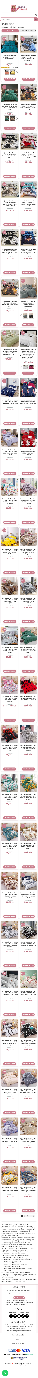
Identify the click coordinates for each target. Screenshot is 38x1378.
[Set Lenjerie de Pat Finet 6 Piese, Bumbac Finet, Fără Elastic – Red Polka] (28, 685)
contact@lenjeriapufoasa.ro (20, 1331)
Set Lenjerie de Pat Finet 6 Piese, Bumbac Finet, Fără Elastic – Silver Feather (28, 600)
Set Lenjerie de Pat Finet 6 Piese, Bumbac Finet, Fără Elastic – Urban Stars (10, 650)
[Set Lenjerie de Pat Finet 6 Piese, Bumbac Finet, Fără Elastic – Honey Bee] (10, 1175)
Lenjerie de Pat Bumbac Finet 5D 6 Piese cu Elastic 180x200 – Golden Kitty (28, 107)
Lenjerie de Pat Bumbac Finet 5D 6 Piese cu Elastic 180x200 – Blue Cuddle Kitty (28, 58)
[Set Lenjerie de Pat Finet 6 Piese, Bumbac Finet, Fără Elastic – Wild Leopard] (10, 586)
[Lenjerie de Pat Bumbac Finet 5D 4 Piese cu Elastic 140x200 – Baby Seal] (28, 189)
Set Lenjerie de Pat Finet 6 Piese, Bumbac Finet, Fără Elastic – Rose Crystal (28, 501)
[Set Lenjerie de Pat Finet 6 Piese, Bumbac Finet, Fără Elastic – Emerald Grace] (28, 636)
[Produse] (3, 15)
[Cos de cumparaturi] (36, 15)
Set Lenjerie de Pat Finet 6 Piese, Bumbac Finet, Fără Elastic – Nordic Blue (28, 895)
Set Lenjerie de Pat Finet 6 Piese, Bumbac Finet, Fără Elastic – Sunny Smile (10, 551)
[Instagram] (27, 1316)
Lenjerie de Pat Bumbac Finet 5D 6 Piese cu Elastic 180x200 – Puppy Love (28, 155)
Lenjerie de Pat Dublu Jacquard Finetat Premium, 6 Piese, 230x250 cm (28, 304)
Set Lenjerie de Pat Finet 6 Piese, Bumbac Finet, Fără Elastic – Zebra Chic (28, 943)
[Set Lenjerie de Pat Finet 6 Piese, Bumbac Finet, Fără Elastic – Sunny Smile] (10, 536)
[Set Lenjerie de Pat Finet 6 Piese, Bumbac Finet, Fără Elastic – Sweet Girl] (28, 387)
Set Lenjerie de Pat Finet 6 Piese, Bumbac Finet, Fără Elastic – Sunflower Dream (28, 797)
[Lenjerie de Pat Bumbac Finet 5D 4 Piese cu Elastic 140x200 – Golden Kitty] (10, 288)
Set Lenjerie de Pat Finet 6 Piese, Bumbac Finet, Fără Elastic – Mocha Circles (10, 895)
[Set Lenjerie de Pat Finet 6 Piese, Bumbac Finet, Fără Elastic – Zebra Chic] (28, 930)
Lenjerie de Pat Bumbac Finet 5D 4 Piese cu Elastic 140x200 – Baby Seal (28, 203)
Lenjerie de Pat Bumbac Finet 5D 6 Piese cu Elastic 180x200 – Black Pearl (9, 155)
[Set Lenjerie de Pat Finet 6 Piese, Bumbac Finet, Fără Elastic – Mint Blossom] (10, 783)
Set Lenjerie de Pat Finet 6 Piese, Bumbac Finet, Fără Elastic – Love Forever (28, 452)
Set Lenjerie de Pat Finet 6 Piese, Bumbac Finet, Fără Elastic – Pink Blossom (10, 699)
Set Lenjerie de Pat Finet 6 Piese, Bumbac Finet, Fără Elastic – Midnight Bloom (28, 1190)
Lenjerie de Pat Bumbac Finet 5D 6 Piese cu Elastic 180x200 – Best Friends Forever (9, 203)
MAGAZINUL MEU (18, 1335)
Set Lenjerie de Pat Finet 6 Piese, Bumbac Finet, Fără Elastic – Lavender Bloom (10, 452)
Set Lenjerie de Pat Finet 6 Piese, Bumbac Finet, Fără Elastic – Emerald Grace (28, 650)
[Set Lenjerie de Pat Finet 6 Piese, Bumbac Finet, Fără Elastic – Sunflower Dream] (28, 783)
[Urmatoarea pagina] (33, 1216)
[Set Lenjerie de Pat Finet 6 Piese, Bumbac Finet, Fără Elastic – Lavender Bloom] (10, 438)
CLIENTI (18, 1339)
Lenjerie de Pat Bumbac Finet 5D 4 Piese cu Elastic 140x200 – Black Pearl (9, 251)
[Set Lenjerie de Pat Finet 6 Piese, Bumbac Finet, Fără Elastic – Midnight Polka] (28, 1028)
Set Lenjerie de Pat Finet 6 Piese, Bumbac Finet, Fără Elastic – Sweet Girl (28, 401)
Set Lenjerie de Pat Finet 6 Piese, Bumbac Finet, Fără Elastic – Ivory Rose (10, 992)
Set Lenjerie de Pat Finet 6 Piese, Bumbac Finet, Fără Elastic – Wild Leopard (10, 600)
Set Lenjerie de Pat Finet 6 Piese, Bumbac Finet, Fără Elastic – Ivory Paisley (10, 1092)
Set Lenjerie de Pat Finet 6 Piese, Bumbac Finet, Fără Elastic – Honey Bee (10, 1189)
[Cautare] (36, 19)
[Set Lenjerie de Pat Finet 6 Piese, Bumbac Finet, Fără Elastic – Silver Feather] (28, 586)
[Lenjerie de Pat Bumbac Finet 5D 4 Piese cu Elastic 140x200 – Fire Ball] (28, 237)
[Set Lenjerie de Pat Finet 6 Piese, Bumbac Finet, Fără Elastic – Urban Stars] (10, 635)
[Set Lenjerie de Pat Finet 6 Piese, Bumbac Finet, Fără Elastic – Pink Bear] (28, 979)
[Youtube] (19, 1316)
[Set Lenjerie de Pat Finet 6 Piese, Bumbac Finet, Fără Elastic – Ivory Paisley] (10, 1078)
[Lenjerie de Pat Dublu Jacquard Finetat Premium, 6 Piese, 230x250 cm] (28, 288)
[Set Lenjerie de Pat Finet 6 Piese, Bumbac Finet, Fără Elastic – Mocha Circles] (10, 881)
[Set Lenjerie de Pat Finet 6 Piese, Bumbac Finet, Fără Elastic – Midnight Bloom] (28, 1175)
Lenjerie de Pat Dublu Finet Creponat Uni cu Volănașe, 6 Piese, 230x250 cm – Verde (10, 352)
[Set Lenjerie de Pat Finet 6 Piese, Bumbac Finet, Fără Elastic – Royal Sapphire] (10, 832)
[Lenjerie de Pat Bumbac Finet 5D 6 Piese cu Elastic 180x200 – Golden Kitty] (28, 92)
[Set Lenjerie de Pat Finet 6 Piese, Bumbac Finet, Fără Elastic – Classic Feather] (10, 930)
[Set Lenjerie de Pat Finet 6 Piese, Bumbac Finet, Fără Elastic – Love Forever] (28, 437)
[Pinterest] (15, 1316)
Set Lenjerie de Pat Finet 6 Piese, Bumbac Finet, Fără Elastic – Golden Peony (28, 846)
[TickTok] (23, 1316)
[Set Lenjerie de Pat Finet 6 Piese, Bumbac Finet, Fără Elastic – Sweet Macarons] (10, 487)
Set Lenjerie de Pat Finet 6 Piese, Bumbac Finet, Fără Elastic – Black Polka (10, 748)
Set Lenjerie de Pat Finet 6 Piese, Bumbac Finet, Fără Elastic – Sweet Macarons (10, 501)
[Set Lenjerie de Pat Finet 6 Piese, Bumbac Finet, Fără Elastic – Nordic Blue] (28, 881)
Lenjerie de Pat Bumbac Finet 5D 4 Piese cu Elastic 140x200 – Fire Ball (28, 251)
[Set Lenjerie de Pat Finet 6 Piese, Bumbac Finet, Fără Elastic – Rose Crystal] (28, 487)
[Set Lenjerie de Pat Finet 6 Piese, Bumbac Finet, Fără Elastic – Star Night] (10, 387)
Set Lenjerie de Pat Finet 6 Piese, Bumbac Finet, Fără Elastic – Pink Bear (28, 992)
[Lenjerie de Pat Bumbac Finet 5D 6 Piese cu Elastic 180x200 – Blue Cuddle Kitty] (28, 44)
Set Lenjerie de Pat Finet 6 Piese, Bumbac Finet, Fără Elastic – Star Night (10, 401)
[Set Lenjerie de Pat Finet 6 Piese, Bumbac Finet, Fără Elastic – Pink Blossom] (10, 685)
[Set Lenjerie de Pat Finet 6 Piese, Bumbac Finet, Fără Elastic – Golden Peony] (28, 832)
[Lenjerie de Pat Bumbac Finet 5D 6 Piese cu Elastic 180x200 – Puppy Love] (28, 141)
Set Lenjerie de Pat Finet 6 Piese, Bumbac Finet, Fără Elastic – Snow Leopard (28, 748)
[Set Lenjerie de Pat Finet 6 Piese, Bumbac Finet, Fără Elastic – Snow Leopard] (28, 734)
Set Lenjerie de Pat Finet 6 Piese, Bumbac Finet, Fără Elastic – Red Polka (28, 698)
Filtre (11, 31)
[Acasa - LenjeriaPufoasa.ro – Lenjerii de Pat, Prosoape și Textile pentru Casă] (19, 8)
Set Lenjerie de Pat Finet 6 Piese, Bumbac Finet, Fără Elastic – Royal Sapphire (10, 846)
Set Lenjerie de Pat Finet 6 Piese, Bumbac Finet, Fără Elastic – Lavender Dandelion (10, 1141)
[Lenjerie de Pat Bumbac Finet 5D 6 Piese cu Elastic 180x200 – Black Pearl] (10, 141)
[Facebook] (11, 1316)
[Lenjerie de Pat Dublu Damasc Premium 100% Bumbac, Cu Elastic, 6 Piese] (10, 93)
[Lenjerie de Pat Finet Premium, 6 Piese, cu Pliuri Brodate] (10, 44)
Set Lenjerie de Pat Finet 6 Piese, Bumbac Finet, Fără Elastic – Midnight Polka (28, 1043)
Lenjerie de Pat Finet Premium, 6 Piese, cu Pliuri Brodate (9, 57)
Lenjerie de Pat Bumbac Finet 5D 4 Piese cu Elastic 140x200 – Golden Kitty (10, 304)
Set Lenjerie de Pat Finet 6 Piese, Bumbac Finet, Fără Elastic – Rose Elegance (28, 551)
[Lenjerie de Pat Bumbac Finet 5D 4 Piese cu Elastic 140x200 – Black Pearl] (10, 237)
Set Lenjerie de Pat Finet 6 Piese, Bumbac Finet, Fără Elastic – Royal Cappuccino (28, 1141)
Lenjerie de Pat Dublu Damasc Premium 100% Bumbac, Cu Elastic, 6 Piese (9, 107)
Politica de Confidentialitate (15, 1304)
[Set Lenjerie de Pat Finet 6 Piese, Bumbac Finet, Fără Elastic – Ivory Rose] (10, 979)
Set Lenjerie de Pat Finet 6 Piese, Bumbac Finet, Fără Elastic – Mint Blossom (10, 797)
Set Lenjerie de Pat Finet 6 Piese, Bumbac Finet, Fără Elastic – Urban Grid (28, 1091)
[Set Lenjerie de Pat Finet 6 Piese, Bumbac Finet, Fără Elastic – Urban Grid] (28, 1078)
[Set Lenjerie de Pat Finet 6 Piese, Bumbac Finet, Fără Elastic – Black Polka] (10, 734)
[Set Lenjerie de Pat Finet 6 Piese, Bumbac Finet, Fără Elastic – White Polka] (10, 1028)
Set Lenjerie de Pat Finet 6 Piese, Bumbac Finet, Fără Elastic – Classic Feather (10, 944)
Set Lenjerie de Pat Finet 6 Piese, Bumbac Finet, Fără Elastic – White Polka (10, 1043)
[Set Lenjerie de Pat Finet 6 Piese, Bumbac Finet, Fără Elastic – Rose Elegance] (28, 537)
